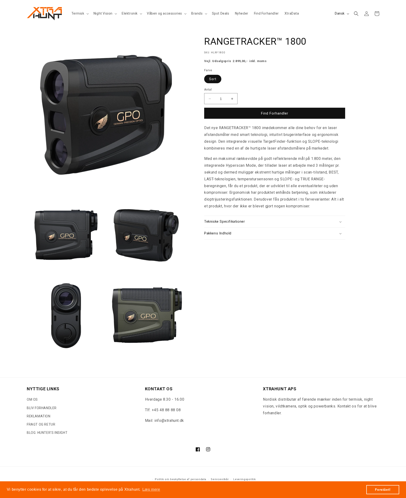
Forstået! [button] (383, 489)
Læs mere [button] (151, 489)
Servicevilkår (220, 479)
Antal (208, 89)
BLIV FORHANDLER (42, 408)
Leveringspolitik (244, 479)
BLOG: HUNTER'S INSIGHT (47, 433)
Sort (212, 79)
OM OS (32, 400)
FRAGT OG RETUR (41, 424)
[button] (80, 13)
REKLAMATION (39, 416)
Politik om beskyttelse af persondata (180, 479)
